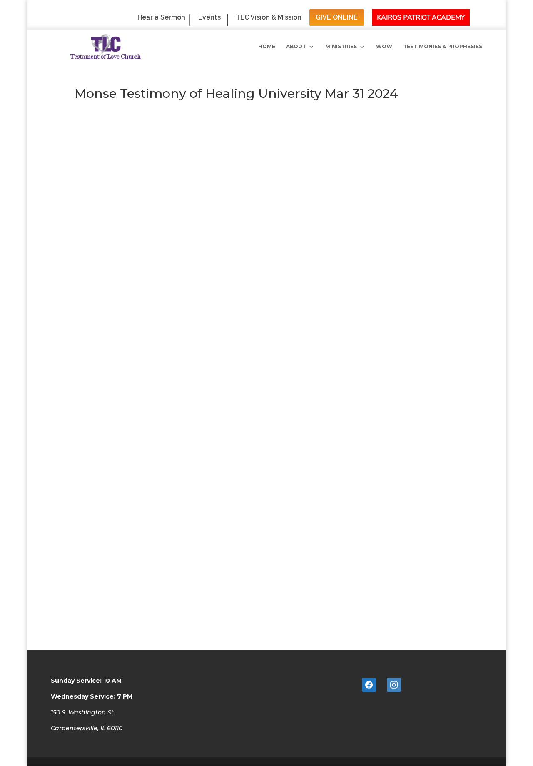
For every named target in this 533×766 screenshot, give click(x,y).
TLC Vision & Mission (268, 17)
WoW (384, 47)
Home (266, 47)
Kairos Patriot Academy (421, 17)
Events (209, 17)
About (296, 47)
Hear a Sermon (161, 17)
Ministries (341, 47)
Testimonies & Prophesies (442, 47)
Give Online (337, 17)
